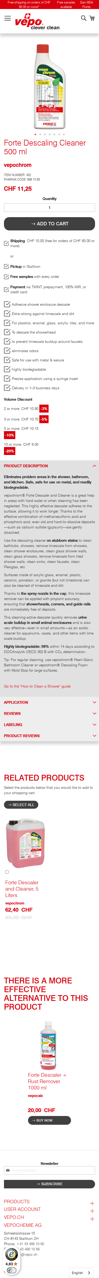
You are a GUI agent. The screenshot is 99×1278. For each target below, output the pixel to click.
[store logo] (37, 21)
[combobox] (81, 1273)
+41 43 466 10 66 (26, 1249)
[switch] (11, 1270)
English (77, 1273)
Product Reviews (22, 736)
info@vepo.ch (25, 1254)
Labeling (13, 725)
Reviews (12, 713)
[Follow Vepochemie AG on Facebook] (49, 1268)
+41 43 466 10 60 (30, 1244)
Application (16, 702)
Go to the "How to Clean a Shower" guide (37, 686)
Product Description (26, 466)
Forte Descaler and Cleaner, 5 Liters (22, 888)
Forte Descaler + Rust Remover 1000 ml (47, 1081)
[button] (35, 134)
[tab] (49, 465)
